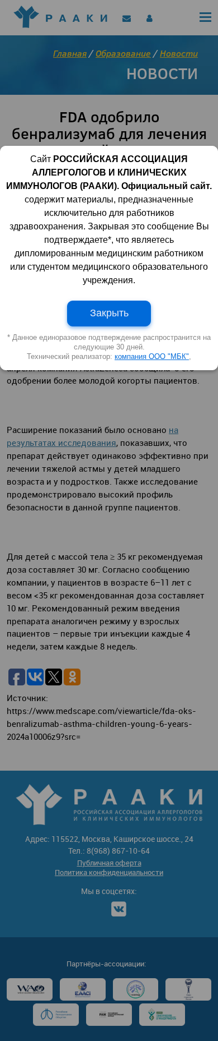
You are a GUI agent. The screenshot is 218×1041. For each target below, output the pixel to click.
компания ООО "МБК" (152, 356)
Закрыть (109, 313)
